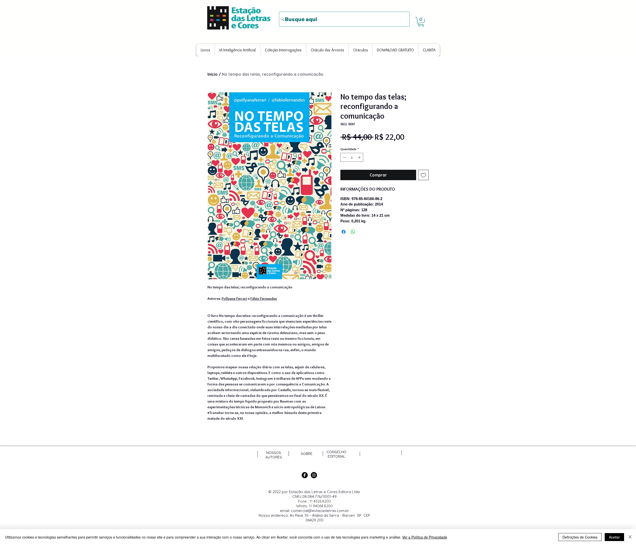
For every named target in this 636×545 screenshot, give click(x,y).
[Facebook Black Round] (305, 475)
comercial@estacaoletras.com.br (320, 510)
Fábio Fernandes (263, 298)
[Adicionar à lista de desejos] (423, 175)
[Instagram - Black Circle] (314, 475)
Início (212, 74)
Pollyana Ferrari (234, 298)
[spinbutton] (352, 157)
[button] (421, 22)
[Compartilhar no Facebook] (344, 232)
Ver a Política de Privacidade (424, 537)
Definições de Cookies (579, 537)
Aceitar (614, 537)
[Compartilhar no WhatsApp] (353, 232)
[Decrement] (344, 157)
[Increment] (360, 157)
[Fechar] (630, 537)
